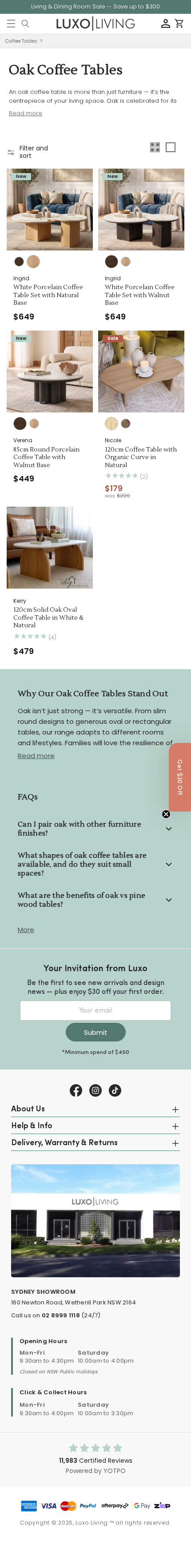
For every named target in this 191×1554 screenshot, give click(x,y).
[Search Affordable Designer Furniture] (25, 23)
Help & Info (31, 1126)
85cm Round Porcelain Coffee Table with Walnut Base (46, 457)
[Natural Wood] (111, 423)
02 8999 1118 (61, 1315)
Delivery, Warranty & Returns (64, 1143)
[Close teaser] (166, 814)
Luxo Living (92, 1522)
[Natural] (33, 261)
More (26, 929)
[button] (11, 23)
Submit (95, 1032)
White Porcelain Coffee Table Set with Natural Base (48, 295)
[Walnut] (19, 261)
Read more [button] (25, 113)
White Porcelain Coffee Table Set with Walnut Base (140, 295)
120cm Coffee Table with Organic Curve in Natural (141, 457)
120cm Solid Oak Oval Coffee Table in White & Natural (48, 618)
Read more (36, 755)
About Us (28, 1110)
